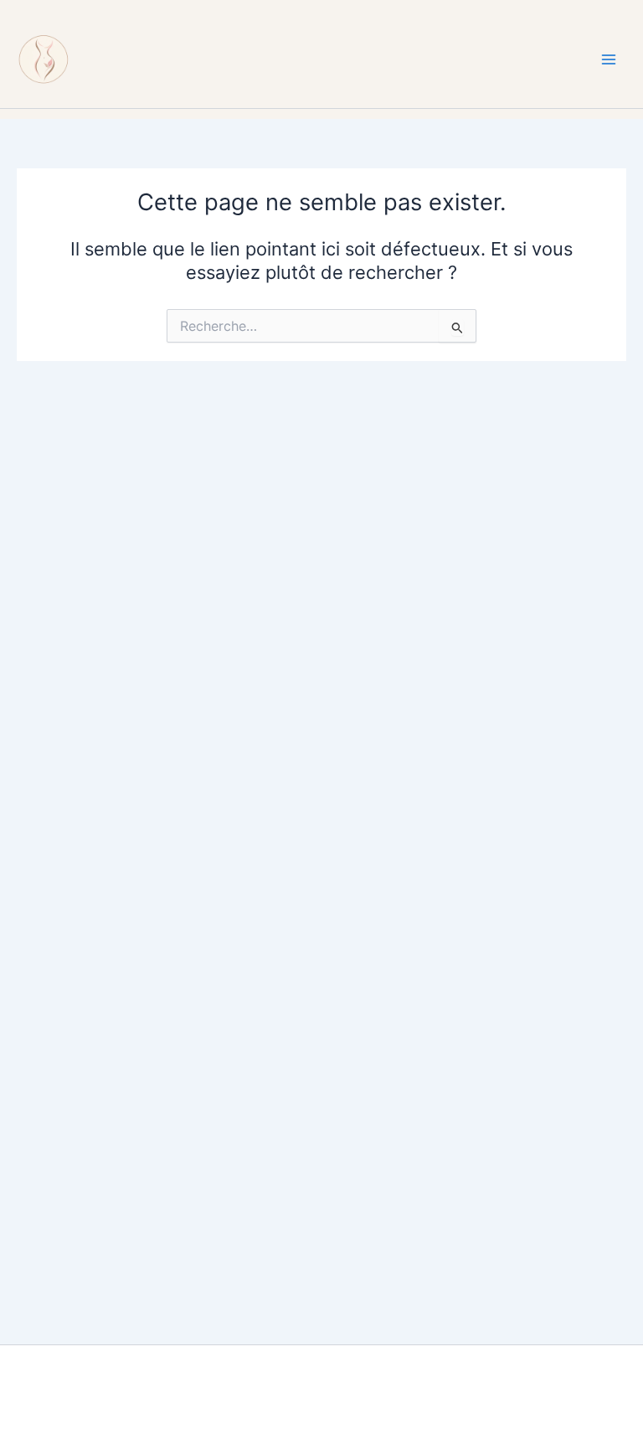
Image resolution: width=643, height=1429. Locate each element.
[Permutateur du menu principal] (608, 59)
